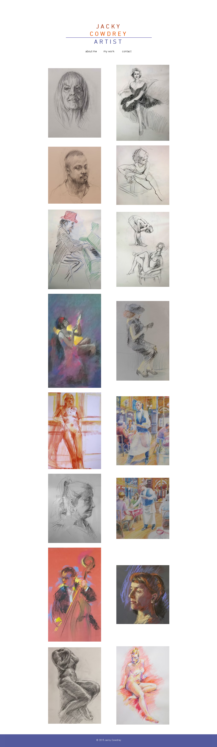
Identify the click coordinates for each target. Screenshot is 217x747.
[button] (91, 51)
